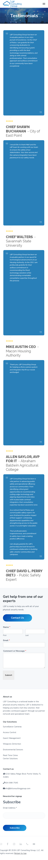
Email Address (10, 808)
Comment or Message (14, 651)
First (4, 635)
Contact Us (17, 617)
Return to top (20, 853)
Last (27, 635)
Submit (8, 675)
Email (6, 640)
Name (6, 627)
